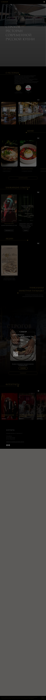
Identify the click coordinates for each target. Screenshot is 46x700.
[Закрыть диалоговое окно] (44, 2)
